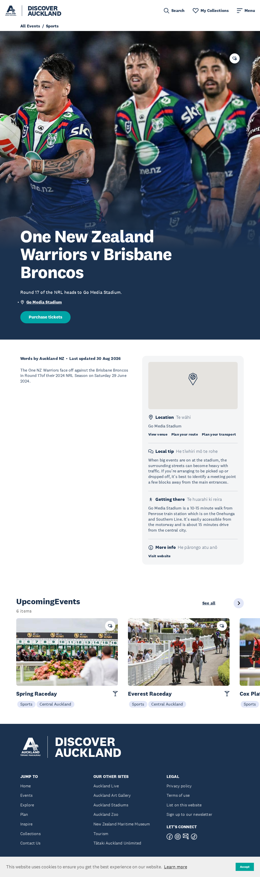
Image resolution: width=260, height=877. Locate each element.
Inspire (26, 824)
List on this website (184, 805)
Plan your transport (219, 434)
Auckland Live (106, 786)
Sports (26, 704)
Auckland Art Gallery (112, 795)
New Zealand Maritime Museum (121, 824)
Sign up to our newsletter (189, 814)
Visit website (159, 556)
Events (26, 795)
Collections (30, 833)
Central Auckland (55, 704)
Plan (24, 814)
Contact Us (30, 843)
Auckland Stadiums (110, 805)
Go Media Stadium (44, 302)
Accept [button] (245, 867)
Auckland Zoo (105, 814)
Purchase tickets (45, 317)
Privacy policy (179, 786)
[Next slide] (239, 603)
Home (25, 786)
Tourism (100, 833)
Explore (27, 805)
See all (208, 603)
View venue (157, 434)
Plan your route (184, 434)
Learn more (175, 867)
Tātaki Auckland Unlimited (117, 843)
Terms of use (178, 795)
